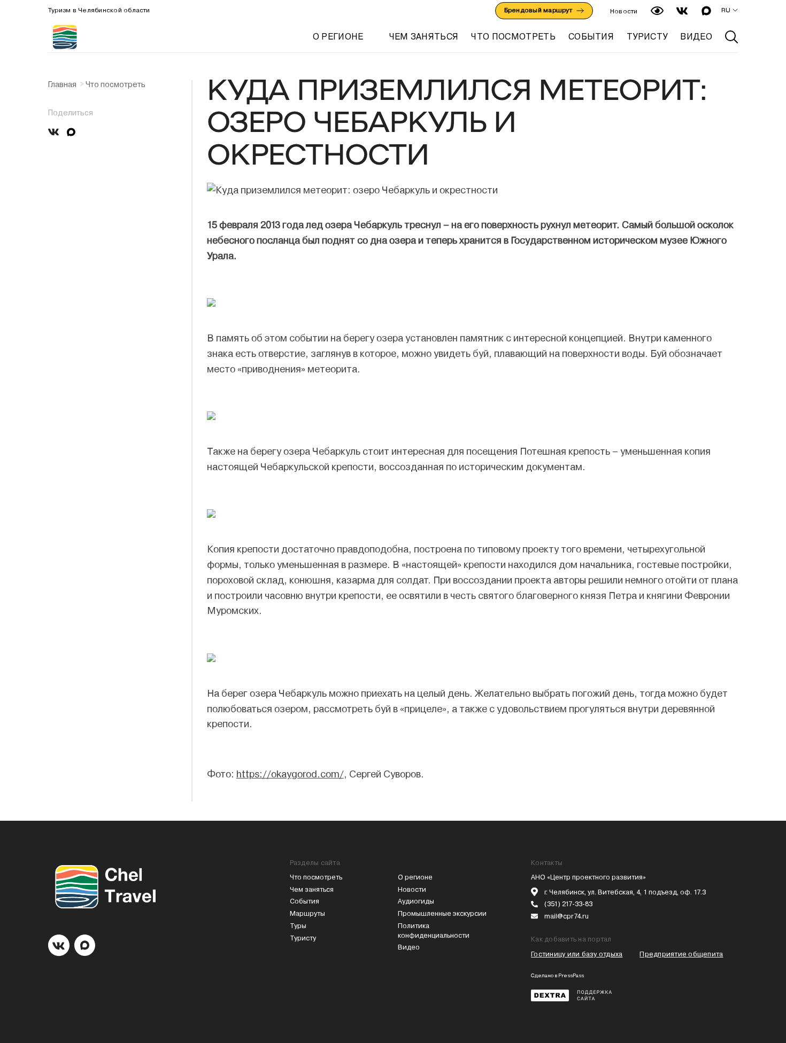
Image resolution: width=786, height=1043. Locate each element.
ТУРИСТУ (647, 37)
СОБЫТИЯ (591, 37)
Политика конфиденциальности (433, 930)
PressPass (571, 975)
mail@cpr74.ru (566, 916)
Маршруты (307, 913)
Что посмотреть (115, 84)
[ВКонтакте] (53, 132)
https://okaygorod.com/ (290, 774)
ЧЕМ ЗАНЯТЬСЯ (424, 37)
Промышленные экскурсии (442, 913)
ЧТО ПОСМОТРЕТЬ (513, 37)
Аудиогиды (416, 901)
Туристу (303, 938)
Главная (62, 84)
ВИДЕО (696, 37)
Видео (409, 947)
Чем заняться (312, 889)
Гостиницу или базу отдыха (576, 954)
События (304, 901)
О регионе (338, 37)
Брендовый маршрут (538, 10)
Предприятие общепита (681, 954)
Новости (624, 11)
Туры (298, 926)
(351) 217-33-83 (568, 904)
